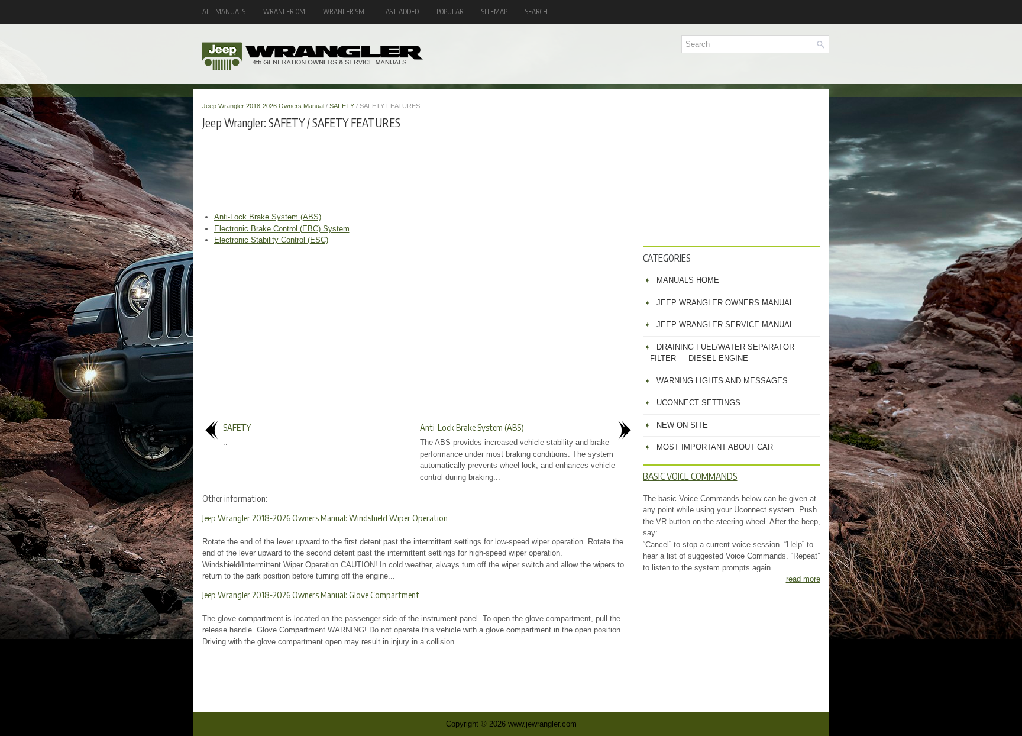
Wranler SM (343, 11)
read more (803, 578)
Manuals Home (687, 280)
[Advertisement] (418, 169)
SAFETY (341, 105)
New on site (682, 425)
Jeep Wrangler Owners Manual (725, 302)
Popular (450, 11)
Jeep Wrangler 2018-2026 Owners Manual (263, 105)
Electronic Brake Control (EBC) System (282, 228)
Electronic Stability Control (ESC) (271, 239)
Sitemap (494, 11)
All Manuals (223, 11)
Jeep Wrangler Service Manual (725, 324)
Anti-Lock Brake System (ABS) (267, 216)
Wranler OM (284, 11)
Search (536, 11)
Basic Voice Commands (690, 476)
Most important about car (714, 447)
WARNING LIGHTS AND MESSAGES (722, 380)
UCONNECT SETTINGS (698, 402)
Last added (400, 11)
